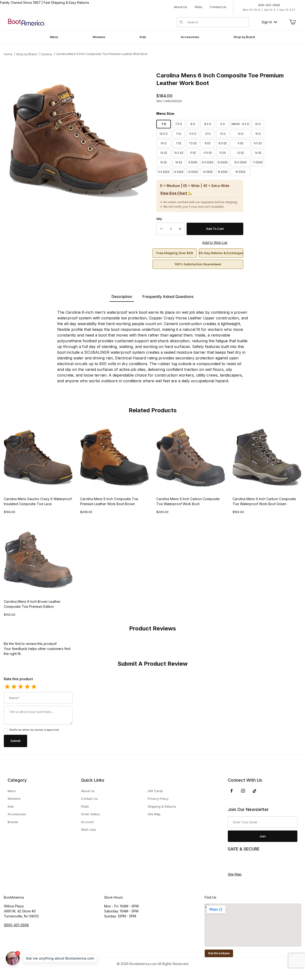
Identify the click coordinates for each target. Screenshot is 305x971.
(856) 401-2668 (16, 925)
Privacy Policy (158, 798)
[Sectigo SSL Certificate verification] (241, 862)
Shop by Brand (26, 54)
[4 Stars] (27, 686)
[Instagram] (243, 791)
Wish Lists (88, 829)
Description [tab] (122, 296)
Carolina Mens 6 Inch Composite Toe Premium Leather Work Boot (101, 54)
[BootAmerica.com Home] (26, 22)
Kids (11, 806)
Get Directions (219, 953)
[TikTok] (254, 791)
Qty (159, 219)
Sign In (267, 22)
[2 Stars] (13, 686)
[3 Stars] (20, 686)
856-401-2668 (269, 5)
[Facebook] (231, 791)
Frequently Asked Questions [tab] (167, 296)
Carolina (46, 54)
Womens (14, 798)
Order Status (90, 814)
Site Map (154, 814)
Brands (13, 822)
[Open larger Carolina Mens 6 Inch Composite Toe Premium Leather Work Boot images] (79, 141)
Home (8, 54)
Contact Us (218, 7)
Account (87, 822)
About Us (180, 7)
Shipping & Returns (162, 806)
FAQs (198, 7)
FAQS (85, 806)
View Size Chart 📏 (176, 193)
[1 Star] (7, 686)
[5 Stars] (33, 686)
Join (262, 836)
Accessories (17, 814)
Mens (12, 791)
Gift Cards (155, 791)
